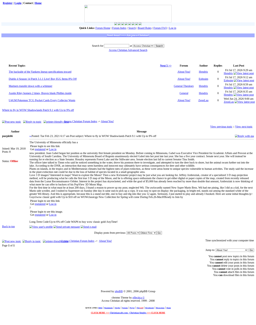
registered (40, 149)
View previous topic (221, 126)
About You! (183, 71)
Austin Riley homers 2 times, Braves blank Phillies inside (40, 93)
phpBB (119, 291)
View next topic (244, 126)
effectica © (139, 297)
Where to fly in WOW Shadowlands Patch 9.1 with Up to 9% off (38, 110)
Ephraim (203, 78)
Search (132, 27)
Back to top (8, 226)
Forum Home (102, 27)
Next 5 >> (166, 65)
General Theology (184, 86)
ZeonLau (203, 100)
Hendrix (203, 71)
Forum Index (119, 27)
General (184, 93)
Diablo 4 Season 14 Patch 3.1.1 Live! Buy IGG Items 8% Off (43, 78)
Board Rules (145, 27)
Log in (172, 27)
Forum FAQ (160, 27)
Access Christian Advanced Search (128, 50)
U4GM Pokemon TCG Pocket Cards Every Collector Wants (42, 100)
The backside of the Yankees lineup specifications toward (40, 71)
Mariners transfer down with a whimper (30, 86)
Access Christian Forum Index (80, 121)
